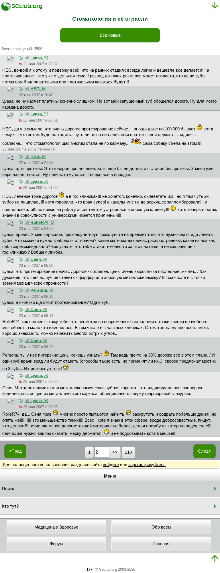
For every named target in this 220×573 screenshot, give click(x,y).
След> (204, 451)
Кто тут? (10, 506)
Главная (161, 543)
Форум (56, 543)
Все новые (110, 35)
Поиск (8, 488)
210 (128, 452)
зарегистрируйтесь (147, 464)
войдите (111, 464)
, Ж (36, 58)
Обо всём (161, 527)
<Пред (15, 451)
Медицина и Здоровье (56, 527)
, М (35, 89)
